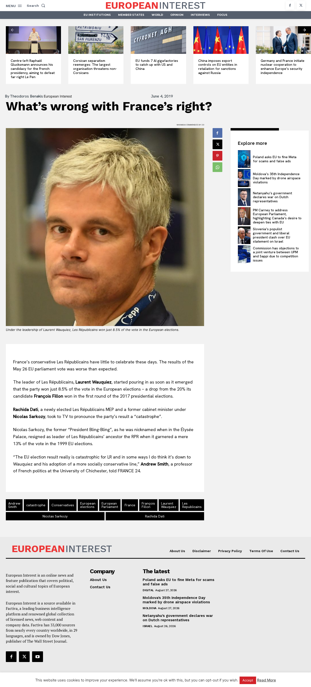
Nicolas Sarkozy (55, 516)
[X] (301, 5)
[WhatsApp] (217, 167)
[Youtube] (37, 656)
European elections (87, 505)
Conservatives (63, 505)
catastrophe (35, 505)
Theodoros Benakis (26, 96)
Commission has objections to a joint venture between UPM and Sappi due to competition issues (276, 254)
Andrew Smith (14, 505)
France (130, 505)
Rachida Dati (154, 516)
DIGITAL (148, 590)
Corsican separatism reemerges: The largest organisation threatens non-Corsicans (95, 66)
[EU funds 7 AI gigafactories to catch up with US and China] (158, 40)
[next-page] (304, 29)
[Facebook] (290, 5)
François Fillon (148, 505)
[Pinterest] (217, 156)
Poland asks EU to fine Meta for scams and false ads (274, 159)
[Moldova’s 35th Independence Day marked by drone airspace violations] (244, 178)
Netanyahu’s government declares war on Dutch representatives (272, 197)
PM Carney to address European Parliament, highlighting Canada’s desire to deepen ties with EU (277, 216)
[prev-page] (12, 29)
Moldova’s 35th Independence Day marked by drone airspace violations (277, 178)
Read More (266, 680)
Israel (147, 626)
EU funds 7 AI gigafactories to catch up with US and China (157, 64)
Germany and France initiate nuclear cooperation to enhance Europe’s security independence (282, 66)
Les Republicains (192, 505)
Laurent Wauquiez (168, 505)
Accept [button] (247, 680)
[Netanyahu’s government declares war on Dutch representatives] (244, 197)
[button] (37, 5)
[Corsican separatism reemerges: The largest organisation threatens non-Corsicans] (95, 40)
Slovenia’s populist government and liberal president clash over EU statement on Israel (271, 235)
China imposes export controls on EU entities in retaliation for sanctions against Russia (217, 66)
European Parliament (110, 505)
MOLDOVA (149, 608)
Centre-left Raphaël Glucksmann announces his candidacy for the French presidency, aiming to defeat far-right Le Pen (33, 68)
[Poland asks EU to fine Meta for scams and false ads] (244, 159)
